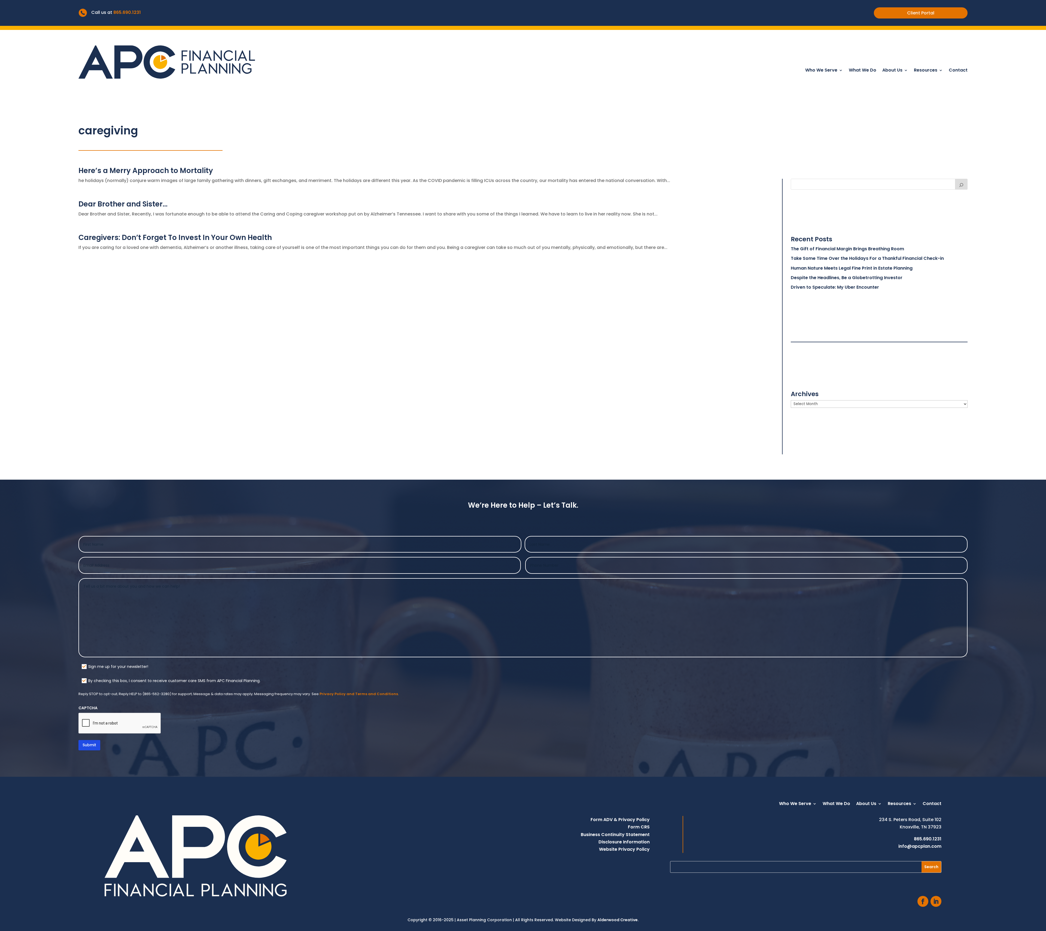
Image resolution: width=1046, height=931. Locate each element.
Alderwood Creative (617, 920)
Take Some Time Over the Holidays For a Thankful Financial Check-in (867, 258)
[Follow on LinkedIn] (936, 901)
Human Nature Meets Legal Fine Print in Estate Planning (852, 268)
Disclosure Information (624, 842)
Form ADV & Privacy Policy (620, 819)
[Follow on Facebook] (922, 901)
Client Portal (920, 13)
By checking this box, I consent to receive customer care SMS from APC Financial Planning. (174, 680)
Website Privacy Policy (624, 849)
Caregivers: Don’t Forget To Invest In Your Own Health (175, 237)
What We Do (862, 70)
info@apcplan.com (919, 846)
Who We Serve (821, 70)
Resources (925, 70)
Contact (958, 70)
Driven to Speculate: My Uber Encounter (835, 287)
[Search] (961, 184)
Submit (89, 745)
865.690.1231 (127, 12)
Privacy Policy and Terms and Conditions (359, 693)
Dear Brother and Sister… (123, 204)
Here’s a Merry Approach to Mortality (145, 170)
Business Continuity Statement (615, 834)
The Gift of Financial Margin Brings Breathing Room (847, 249)
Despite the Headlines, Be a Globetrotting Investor (846, 278)
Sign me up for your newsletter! (118, 666)
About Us (892, 70)
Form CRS (639, 827)
